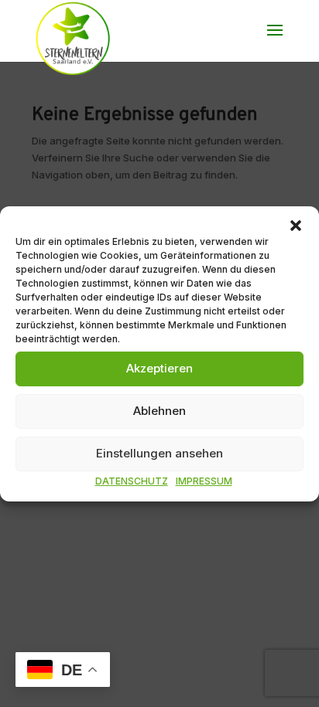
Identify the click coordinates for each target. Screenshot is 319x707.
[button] (296, 225)
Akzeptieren (159, 368)
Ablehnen (159, 410)
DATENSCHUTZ (131, 480)
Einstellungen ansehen (159, 453)
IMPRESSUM (204, 480)
